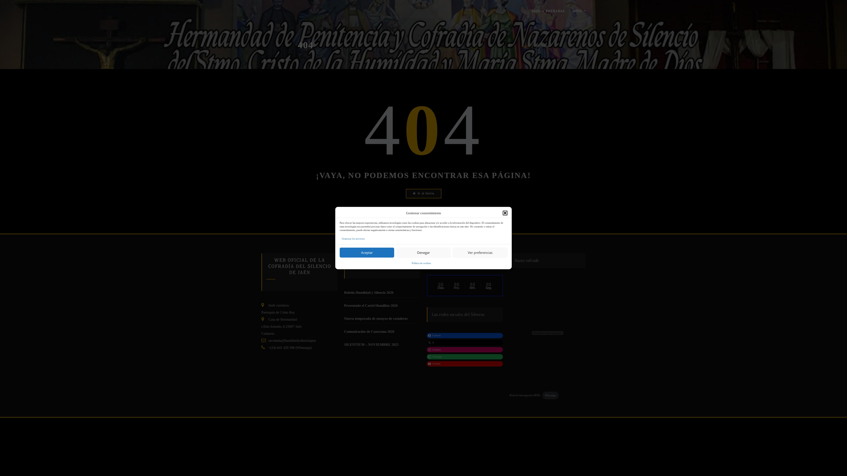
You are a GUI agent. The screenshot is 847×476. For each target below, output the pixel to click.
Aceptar (367, 252)
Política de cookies (421, 263)
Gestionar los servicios (353, 238)
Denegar (423, 252)
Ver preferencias (480, 252)
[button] (505, 213)
